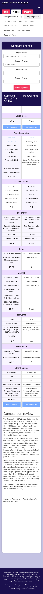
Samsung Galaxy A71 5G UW (10, 98)
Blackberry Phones (10, 35)
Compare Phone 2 (21, 61)
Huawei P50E (31, 95)
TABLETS (27, 12)
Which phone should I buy (12, 16)
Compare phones (32, 16)
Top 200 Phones (10, 21)
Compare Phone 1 (21, 52)
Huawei (31, 138)
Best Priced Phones (26, 21)
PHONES (16, 12)
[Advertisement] (21, 529)
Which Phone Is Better (15, 2)
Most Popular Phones (11, 26)
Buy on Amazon (11, 127)
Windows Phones (23, 30)
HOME (6, 12)
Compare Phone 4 (21, 78)
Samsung (11, 138)
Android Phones (29, 26)
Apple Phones (9, 30)
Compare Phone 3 (21, 69)
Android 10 (12, 142)
